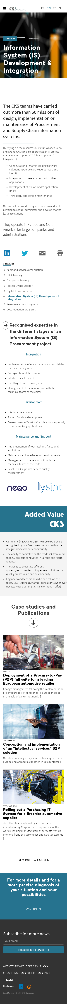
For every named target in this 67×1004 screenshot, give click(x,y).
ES (55, 8)
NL (60, 8)
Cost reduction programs (21, 310)
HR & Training (14, 275)
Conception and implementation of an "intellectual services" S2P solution (31, 748)
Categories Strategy (18, 280)
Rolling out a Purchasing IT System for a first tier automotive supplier (32, 814)
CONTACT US (33, 909)
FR (43, 8)
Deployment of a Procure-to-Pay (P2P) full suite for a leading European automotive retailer (32, 679)
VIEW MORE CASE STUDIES (34, 860)
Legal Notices (8, 993)
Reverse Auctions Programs (22, 304)
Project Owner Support (20, 286)
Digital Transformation (20, 291)
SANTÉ (44, 973)
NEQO (23, 542)
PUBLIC (28, 973)
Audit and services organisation (25, 270)
